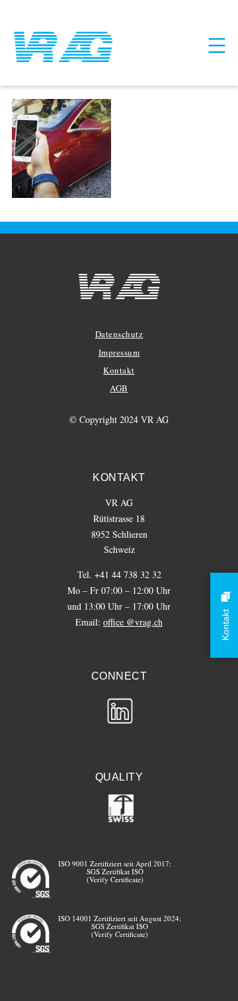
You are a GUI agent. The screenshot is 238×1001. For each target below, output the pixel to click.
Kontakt (119, 370)
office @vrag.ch (133, 622)
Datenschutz (119, 334)
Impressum (119, 352)
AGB (119, 388)
